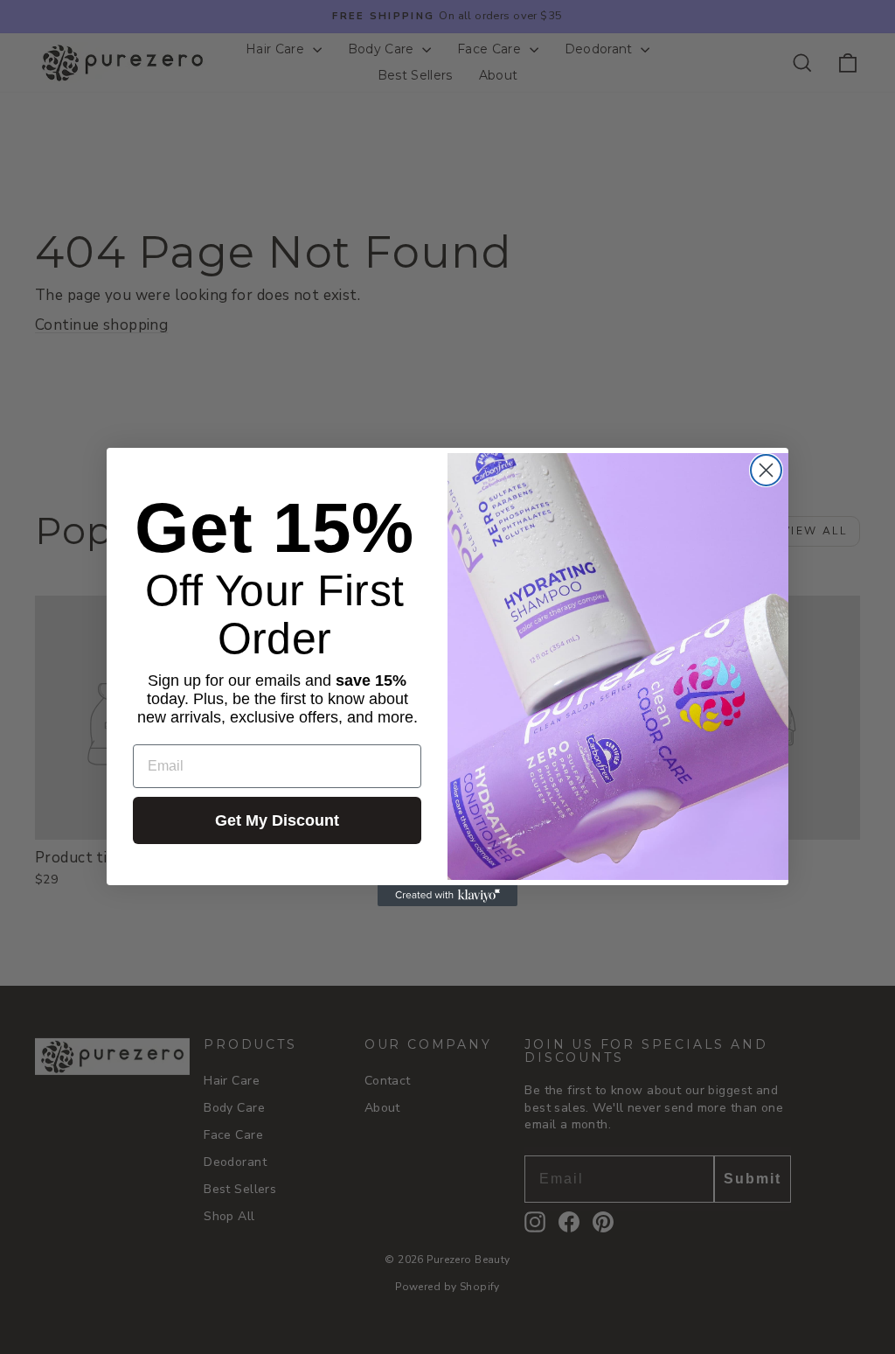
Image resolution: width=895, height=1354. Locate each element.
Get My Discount (277, 820)
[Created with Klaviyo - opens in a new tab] (447, 895)
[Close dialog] (766, 470)
